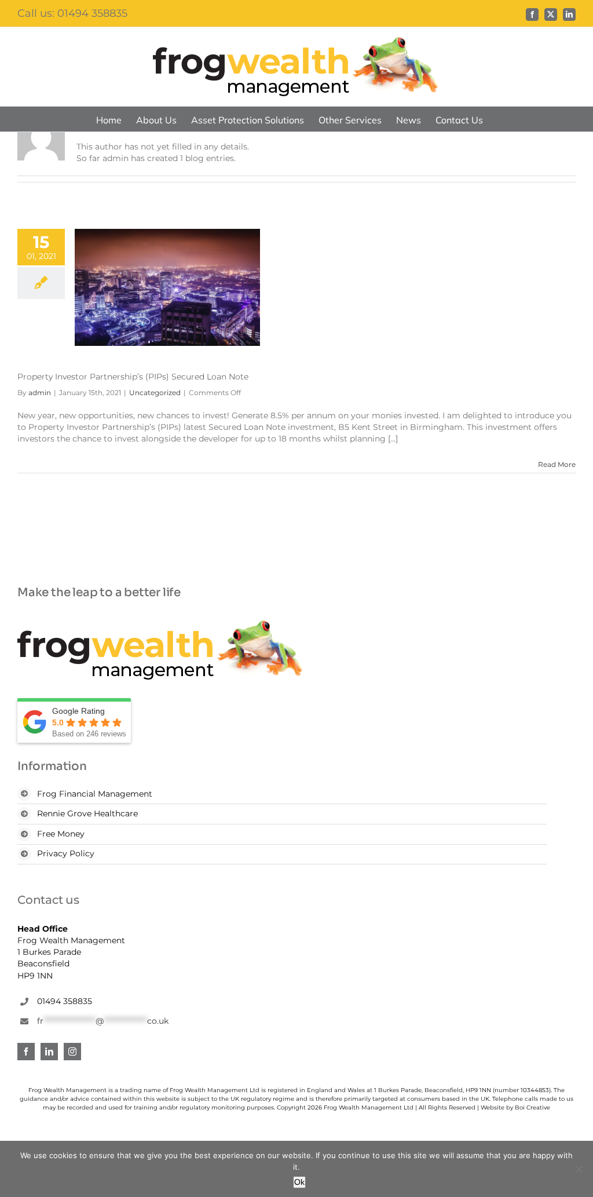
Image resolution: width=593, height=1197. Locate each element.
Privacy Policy (65, 853)
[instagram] (72, 1051)
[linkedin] (49, 1051)
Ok (299, 1182)
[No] (578, 1169)
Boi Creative (532, 1107)
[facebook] (26, 1051)
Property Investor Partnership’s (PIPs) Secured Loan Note (132, 376)
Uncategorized (155, 392)
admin (39, 392)
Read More (557, 464)
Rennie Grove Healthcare (87, 813)
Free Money (61, 834)
